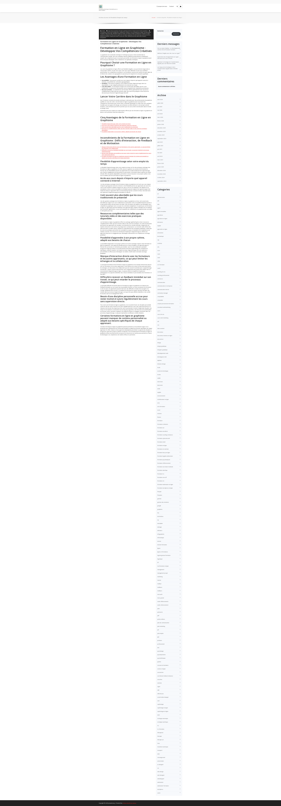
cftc (158, 247)
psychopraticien (161, 654)
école (137, 30)
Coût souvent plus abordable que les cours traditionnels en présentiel (120, 127)
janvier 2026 (160, 124)
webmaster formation (163, 786)
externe (159, 413)
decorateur (160, 332)
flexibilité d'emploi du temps (119, 33)
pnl (158, 630)
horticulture (160, 516)
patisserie (160, 612)
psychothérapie (161, 658)
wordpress (160, 789)
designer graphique (123, 30)
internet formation (162, 544)
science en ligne (161, 669)
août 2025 (160, 142)
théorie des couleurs (141, 36)
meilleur (159, 583)
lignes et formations (162, 552)
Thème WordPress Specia (129, 803)
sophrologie (160, 704)
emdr (158, 388)
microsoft (159, 594)
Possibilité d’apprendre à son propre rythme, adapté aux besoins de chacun (121, 131)
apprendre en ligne (162, 229)
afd (158, 201)
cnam (158, 254)
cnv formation (161, 264)
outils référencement (162, 601)
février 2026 (160, 121)
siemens (159, 683)
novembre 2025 (161, 131)
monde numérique (137, 35)
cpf (158, 321)
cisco (158, 250)
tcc (158, 725)
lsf (158, 562)
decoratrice (160, 339)
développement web (162, 353)
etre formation (161, 406)
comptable (160, 300)
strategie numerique (162, 718)
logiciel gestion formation (163, 555)
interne (159, 541)
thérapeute (160, 732)
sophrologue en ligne (162, 711)
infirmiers (159, 530)
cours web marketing (162, 318)
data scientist (160, 328)
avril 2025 (160, 156)
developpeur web (162, 357)
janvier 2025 (160, 167)
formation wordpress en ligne (165, 488)
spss (158, 715)
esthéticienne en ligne (163, 399)
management (160, 569)
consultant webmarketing (164, 307)
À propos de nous (162, 6)
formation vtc (160, 481)
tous (158, 743)
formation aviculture (162, 431)
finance (159, 417)
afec (158, 204)
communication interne (163, 289)
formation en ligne (162, 445)
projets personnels (114, 36)
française (159, 495)
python (159, 661)
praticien (159, 640)
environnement (161, 396)
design (108, 30)
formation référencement (164, 463)
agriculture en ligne (162, 218)
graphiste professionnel (111, 35)
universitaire (160, 761)
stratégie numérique (162, 722)
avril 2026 (160, 113)
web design (160, 771)
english (159, 392)
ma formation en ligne (163, 566)
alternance (160, 222)
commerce (160, 279)
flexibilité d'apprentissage (106, 33)
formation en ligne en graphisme (133, 33)
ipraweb (103, 30)
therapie (159, 736)
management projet (162, 573)
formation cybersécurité (163, 438)
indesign (159, 527)
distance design (132, 30)
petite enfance (161, 619)
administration (161, 197)
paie (158, 608)
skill (158, 690)
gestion (159, 498)
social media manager (163, 697)
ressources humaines (162, 665)
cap (158, 240)
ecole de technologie (162, 371)
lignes (158, 548)
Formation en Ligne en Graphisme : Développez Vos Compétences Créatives (120, 42)
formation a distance (162, 424)
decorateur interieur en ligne (164, 335)
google (159, 505)
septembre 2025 (161, 138)
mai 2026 (159, 110)
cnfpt (158, 261)
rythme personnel (132, 36)
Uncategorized (161, 757)
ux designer (160, 764)
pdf (158, 615)
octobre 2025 (161, 135)
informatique (160, 537)
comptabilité (160, 296)
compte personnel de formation (165, 303)
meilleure (159, 587)
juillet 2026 (160, 103)
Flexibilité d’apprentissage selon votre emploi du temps (116, 124)
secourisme (160, 672)
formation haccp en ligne (163, 452)
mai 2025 (159, 152)
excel (158, 410)
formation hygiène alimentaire (165, 456)
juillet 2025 (160, 145)
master (159, 580)
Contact (171, 6)
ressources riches (123, 36)
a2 (158, 193)
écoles (159, 374)
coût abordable (147, 32)
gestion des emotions (163, 502)
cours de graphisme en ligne (136, 32)
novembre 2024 (161, 174)
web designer (161, 775)
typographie (103, 37)
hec (158, 513)
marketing (160, 576)
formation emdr (161, 442)
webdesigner (160, 778)
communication (161, 282)
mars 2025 (160, 159)
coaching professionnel (163, 275)
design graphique (115, 30)
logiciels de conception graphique (125, 35)
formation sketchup (162, 470)
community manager (162, 293)
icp (158, 520)
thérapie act (160, 739)
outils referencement (162, 605)
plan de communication (163, 622)
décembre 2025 (161, 128)
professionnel (161, 644)
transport (159, 750)
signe (158, 686)
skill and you (160, 693)
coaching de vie (161, 271)
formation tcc (160, 474)
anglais (159, 225)
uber (158, 754)
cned (158, 257)
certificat (159, 243)
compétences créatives (124, 32)
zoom (158, 793)
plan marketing (161, 626)
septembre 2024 (161, 181)
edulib (158, 378)
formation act (160, 427)
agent (158, 208)
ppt (158, 637)
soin (158, 700)
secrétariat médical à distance (165, 676)
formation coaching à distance (165, 435)
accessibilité (103, 32)
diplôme (159, 360)
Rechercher (160, 31)
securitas (159, 679)
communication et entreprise (164, 286)
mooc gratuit (160, 598)
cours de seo (160, 314)
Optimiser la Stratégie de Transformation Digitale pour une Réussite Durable (168, 62)
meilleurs (159, 590)
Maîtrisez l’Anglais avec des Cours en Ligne (168, 53)
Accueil (153, 17)
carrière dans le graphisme (112, 32)
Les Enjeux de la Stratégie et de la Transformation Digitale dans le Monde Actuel (167, 68)
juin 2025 (159, 149)
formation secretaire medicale (165, 466)
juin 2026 (159, 106)
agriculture (160, 215)
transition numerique (162, 747)
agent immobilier (161, 211)
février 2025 (160, 163)
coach (158, 268)
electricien (160, 381)
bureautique (160, 236)
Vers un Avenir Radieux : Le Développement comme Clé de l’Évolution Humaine (168, 48)
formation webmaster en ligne (165, 484)
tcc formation (160, 729)
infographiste (160, 534)
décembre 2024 (161, 170)
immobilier (160, 523)
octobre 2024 (161, 177)
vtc (158, 768)
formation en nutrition (163, 449)
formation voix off (162, 477)
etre (158, 403)
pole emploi (160, 633)
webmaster (160, 782)
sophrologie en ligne (162, 707)
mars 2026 (160, 117)
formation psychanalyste (163, 459)
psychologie (160, 651)
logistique (159, 559)
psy (158, 647)
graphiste (145, 30)
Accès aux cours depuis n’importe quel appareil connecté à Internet (119, 125)
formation (140, 30)
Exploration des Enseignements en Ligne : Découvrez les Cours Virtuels (168, 57)
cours (158, 310)
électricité (160, 385)
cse (158, 325)
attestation (160, 232)
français (159, 491)
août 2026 (160, 99)
